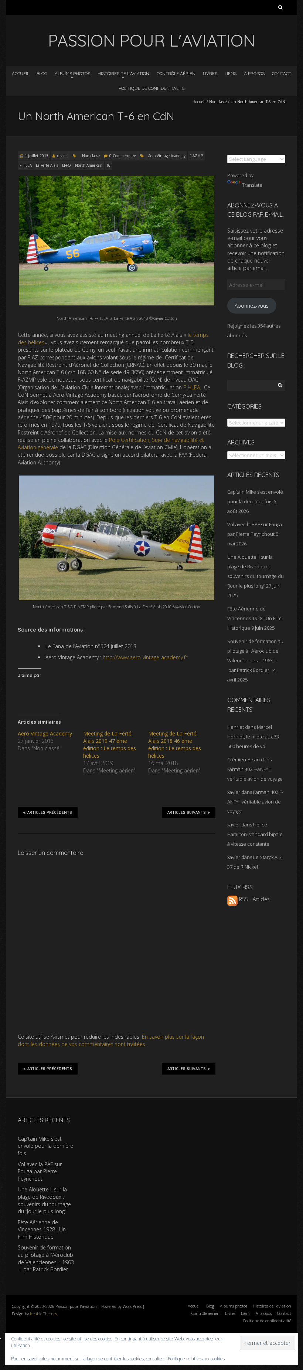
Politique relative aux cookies (196, 1359)
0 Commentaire (122, 155)
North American (88, 165)
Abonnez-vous (252, 305)
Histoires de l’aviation (123, 73)
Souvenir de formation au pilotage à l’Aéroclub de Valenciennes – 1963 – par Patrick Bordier (46, 1258)
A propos (254, 73)
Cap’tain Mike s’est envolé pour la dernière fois (45, 1146)
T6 (108, 165)
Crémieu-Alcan (243, 759)
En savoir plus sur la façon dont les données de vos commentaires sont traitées (111, 1040)
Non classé (218, 101)
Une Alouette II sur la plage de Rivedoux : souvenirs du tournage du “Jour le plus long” (44, 1200)
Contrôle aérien (176, 73)
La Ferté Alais (47, 165)
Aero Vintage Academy (166, 155)
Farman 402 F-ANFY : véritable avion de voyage (255, 802)
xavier (62, 155)
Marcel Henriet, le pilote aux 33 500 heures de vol (253, 737)
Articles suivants (186, 812)
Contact (281, 73)
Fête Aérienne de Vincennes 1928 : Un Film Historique (254, 618)
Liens (230, 73)
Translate (252, 185)
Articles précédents (49, 812)
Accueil (20, 73)
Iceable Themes (43, 1313)
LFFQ (66, 165)
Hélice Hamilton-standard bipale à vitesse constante (255, 834)
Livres (210, 73)
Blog (42, 73)
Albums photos (72, 73)
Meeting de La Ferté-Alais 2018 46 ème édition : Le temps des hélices (174, 744)
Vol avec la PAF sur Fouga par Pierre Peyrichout (40, 1171)
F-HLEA (26, 165)
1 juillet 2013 (36, 155)
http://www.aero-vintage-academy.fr (145, 657)
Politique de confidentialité (152, 88)
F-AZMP (196, 155)
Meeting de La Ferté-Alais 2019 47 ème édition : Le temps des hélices (109, 744)
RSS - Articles (254, 899)
